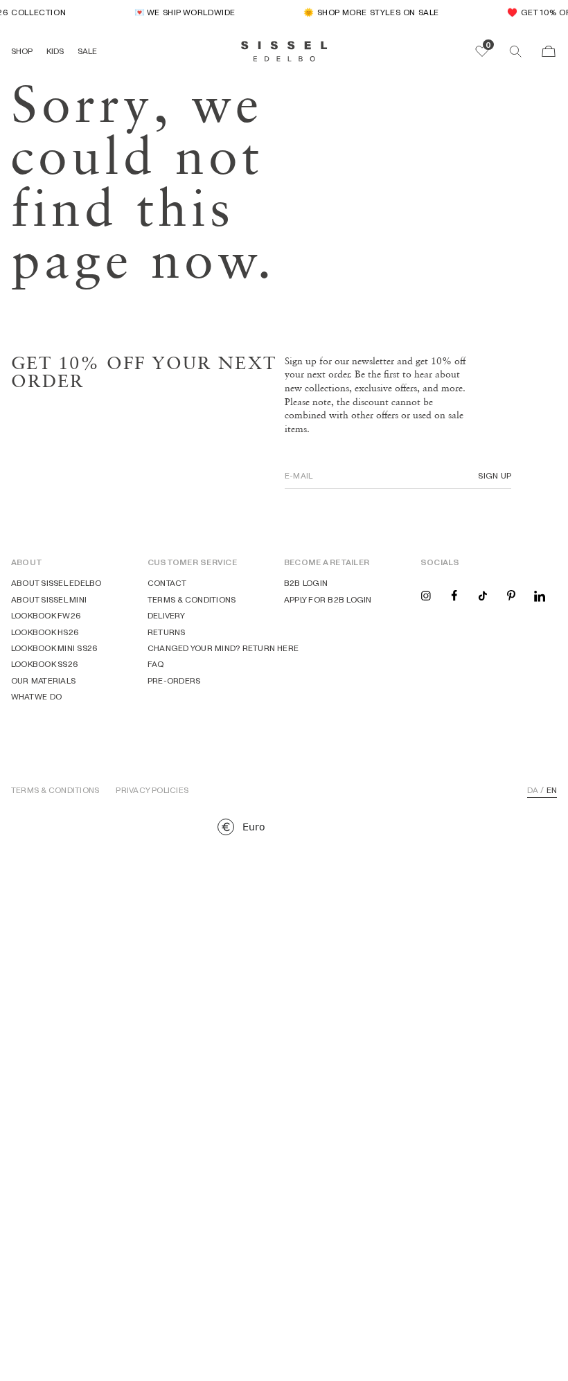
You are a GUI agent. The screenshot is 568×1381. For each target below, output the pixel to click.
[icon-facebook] (454, 594)
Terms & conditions (192, 599)
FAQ (156, 663)
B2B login (306, 582)
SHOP (22, 50)
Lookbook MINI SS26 (54, 647)
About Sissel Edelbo (56, 582)
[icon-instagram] (426, 594)
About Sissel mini (49, 599)
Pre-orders (174, 680)
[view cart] (548, 51)
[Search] (515, 51)
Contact (167, 582)
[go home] (284, 51)
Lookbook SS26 (44, 663)
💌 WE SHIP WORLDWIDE (180, 12)
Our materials (43, 680)
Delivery (166, 615)
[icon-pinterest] (511, 594)
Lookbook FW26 (46, 615)
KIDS (55, 50)
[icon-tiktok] (482, 594)
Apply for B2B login (328, 599)
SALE (87, 50)
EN (552, 790)
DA (532, 790)
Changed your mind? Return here (223, 647)
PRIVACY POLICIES (152, 790)
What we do (36, 696)
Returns (167, 631)
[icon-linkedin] (539, 594)
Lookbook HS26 (45, 631)
